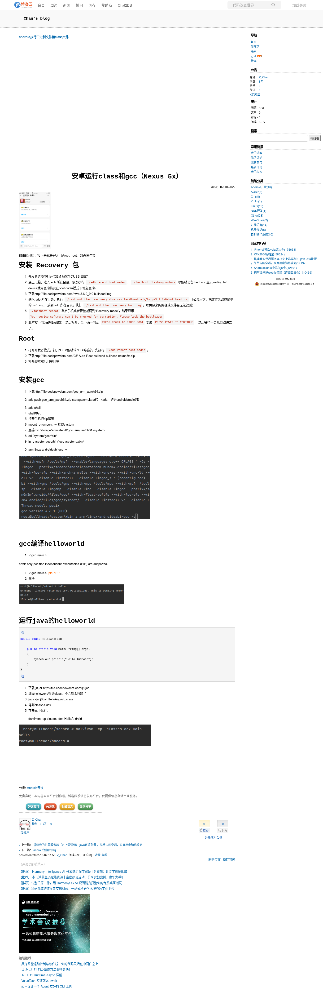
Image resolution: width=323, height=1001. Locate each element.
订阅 (254, 56)
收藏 (97, 855)
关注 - (47, 824)
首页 (254, 42)
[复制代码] (22, 634)
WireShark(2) (259, 220)
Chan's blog (37, 18)
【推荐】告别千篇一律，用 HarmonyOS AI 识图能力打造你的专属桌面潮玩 (70, 883)
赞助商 (106, 5)
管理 (254, 61)
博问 (79, 5)
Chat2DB (125, 5)
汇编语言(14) (259, 225)
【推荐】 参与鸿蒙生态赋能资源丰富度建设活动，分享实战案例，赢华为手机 (71, 877)
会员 (41, 5)
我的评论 (256, 158)
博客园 (278, 278)
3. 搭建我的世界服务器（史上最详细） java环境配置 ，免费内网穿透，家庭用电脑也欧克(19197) (284, 261)
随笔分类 (257, 180)
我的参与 (256, 162)
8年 (261, 81)
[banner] (21, 5)
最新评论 (256, 167)
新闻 (66, 5)
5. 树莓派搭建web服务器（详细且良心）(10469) (281, 272)
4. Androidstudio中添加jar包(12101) (274, 268)
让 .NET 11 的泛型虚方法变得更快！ (46, 969)
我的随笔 (256, 153)
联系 (254, 51)
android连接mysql (45, 850)
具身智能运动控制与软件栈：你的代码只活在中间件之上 (59, 963)
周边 (53, 5)
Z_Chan (37, 819)
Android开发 (35, 787)
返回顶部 (229, 859)
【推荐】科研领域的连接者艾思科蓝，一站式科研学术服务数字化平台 (66, 888)
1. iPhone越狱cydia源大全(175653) (273, 249)
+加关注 (24, 832)
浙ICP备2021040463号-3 (303, 283)
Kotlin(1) (256, 201)
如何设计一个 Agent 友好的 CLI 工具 (46, 986)
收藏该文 (67, 806)
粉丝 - (37, 824)
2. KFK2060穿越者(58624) (268, 254)
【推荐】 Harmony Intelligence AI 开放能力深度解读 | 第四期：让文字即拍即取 (73, 871)
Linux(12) (257, 206)
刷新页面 (214, 859)
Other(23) (257, 215)
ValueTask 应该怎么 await (39, 980)
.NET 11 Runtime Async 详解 (41, 975)
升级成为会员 (213, 837)
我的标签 (256, 172)
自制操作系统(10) (262, 234)
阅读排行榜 (258, 243)
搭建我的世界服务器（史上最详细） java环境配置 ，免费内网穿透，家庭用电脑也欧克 (87, 845)
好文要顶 (33, 806)
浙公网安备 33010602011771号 (274, 283)
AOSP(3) (256, 192)
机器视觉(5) (258, 229)
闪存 (92, 5)
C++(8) (255, 196)
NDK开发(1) (258, 211)
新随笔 (255, 46)
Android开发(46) (261, 187)
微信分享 (85, 806)
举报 (105, 855)
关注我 (50, 806)
